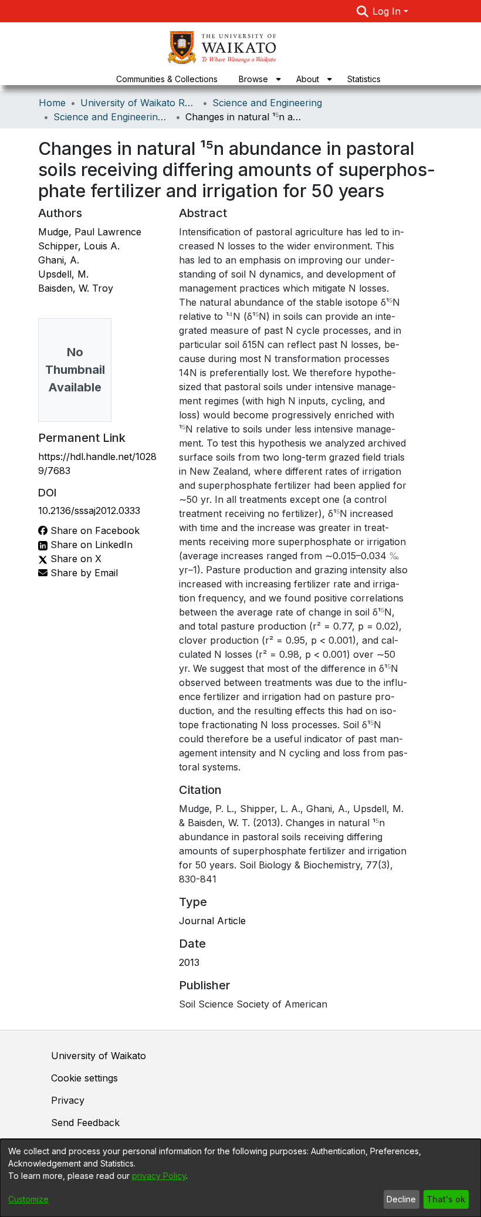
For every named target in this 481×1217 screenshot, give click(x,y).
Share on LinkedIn (90, 544)
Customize (28, 1199)
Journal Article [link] (212, 921)
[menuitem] (257, 79)
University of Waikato (98, 1056)
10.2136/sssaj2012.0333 (89, 510)
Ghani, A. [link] (58, 260)
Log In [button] (388, 11)
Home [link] (52, 103)
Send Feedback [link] (85, 1122)
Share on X (74, 558)
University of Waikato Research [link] (139, 103)
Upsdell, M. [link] (63, 274)
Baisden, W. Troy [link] (75, 288)
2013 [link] (189, 962)
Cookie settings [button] (84, 1078)
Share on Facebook (94, 530)
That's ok (445, 1199)
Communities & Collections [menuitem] (167, 79)
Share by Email (83, 573)
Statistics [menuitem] (364, 79)
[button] (362, 11)
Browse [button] (253, 79)
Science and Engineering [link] (267, 103)
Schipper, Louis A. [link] (79, 246)
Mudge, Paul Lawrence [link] (89, 232)
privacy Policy (159, 1176)
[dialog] (240, 1178)
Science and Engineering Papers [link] (112, 117)
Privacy (67, 1100)
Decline (401, 1199)
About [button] (307, 79)
